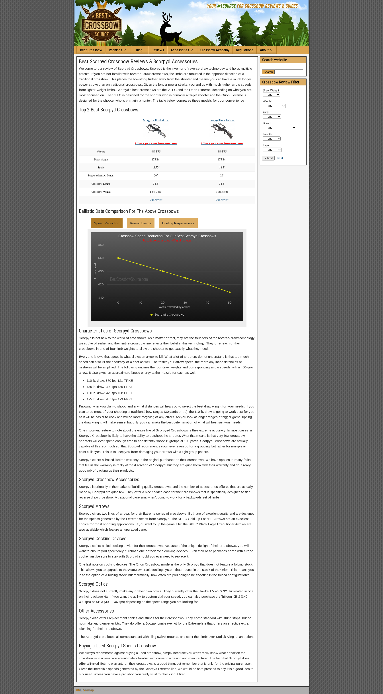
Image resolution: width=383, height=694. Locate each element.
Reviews (158, 50)
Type (266, 145)
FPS (266, 112)
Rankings (115, 50)
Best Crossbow (91, 50)
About (264, 50)
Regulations (244, 50)
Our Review (156, 199)
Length (267, 134)
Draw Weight (271, 90)
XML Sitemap (85, 690)
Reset (279, 158)
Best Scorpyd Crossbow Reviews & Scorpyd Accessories (138, 61)
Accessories (180, 50)
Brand (266, 123)
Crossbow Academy (214, 50)
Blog (139, 50)
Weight (267, 101)
